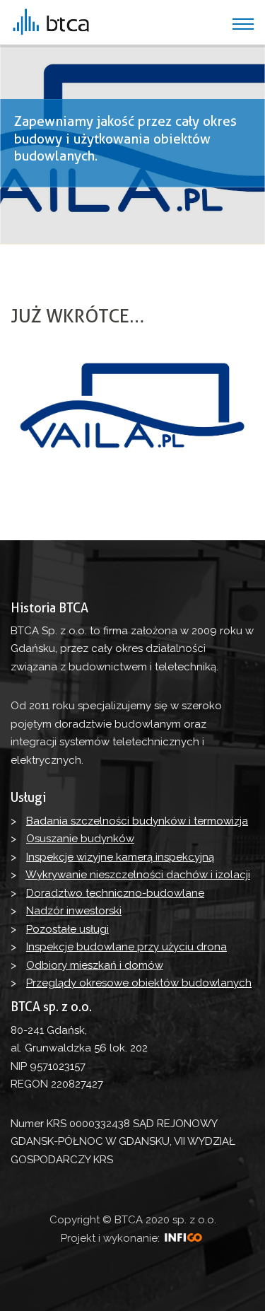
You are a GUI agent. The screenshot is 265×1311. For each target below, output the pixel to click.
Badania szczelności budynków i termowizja (137, 821)
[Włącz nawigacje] (243, 24)
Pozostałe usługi (67, 929)
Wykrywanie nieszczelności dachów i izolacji (137, 874)
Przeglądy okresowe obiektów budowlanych (139, 983)
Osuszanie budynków (80, 838)
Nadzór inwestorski (74, 910)
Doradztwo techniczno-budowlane (115, 893)
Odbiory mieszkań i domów (94, 965)
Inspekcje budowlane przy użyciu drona (126, 946)
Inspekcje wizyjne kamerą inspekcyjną (120, 857)
